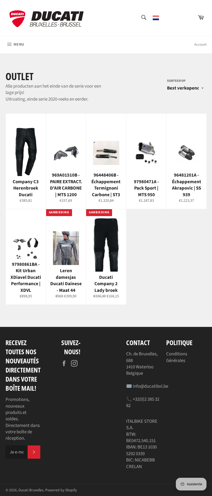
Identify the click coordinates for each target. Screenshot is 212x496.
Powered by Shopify (61, 490)
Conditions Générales (176, 357)
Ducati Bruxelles (31, 490)
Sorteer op (176, 81)
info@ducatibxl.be (150, 386)
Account (200, 44)
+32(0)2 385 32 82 (142, 402)
